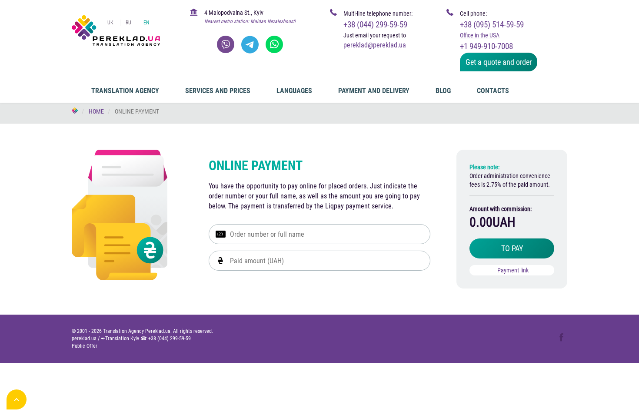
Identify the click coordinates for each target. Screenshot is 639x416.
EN (146, 23)
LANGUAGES (294, 91)
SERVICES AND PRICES (217, 91)
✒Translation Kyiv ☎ (146, 338)
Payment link (513, 270)
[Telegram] (250, 44)
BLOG (443, 91)
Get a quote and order (499, 62)
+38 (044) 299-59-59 (375, 25)
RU (128, 23)
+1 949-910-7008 (486, 46)
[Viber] (225, 44)
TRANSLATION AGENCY (125, 91)
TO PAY (512, 248)
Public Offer (84, 346)
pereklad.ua (84, 338)
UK (110, 23)
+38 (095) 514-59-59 (492, 25)
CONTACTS (493, 91)
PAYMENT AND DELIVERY (373, 91)
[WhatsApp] (274, 44)
